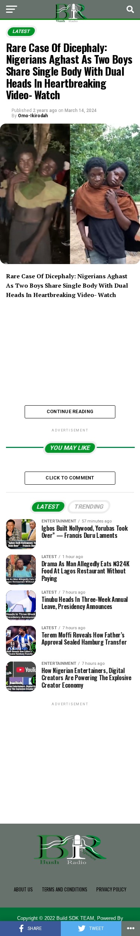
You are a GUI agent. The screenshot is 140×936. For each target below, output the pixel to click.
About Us (23, 889)
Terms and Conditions (64, 889)
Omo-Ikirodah (33, 115)
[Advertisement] (70, 754)
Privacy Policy (111, 889)
